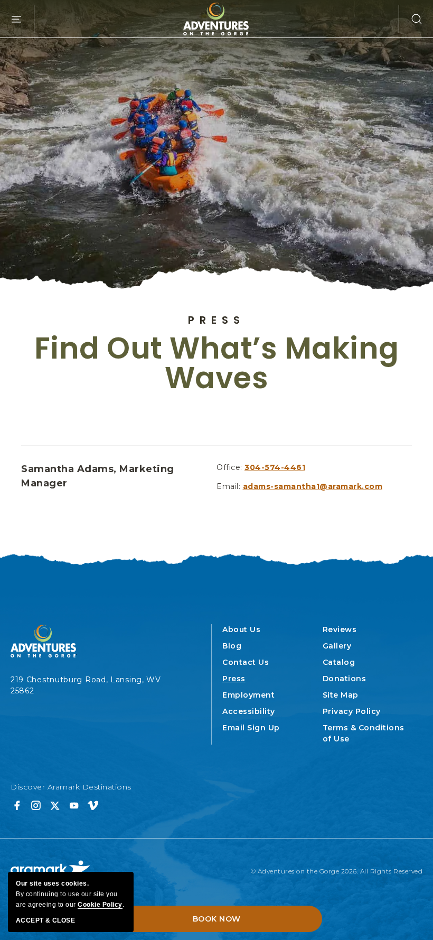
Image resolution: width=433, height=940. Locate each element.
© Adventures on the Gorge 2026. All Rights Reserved (337, 871)
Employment (248, 695)
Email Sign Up (251, 727)
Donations (344, 678)
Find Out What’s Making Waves (216, 363)
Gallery (337, 646)
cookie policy (100, 904)
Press (216, 320)
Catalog (339, 662)
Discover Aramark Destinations (71, 787)
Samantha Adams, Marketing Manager (97, 476)
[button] (410, 19)
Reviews (340, 629)
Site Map (341, 695)
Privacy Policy (352, 711)
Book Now (217, 919)
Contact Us (245, 662)
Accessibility (248, 711)
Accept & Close (45, 920)
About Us (241, 629)
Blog (231, 646)
